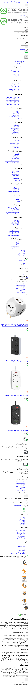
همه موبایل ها (15, 133)
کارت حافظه (16, 113)
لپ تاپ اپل (16, 75)
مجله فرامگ (22, 256)
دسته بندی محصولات (19, 61)
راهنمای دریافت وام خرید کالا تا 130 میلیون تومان (16, 2)
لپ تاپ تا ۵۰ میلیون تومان (12, 104)
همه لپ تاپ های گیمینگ (13, 235)
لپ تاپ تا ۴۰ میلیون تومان (12, 102)
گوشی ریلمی (16, 129)
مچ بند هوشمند (15, 188)
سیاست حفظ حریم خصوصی (18, 553)
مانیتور (18, 164)
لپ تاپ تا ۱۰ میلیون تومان (12, 97)
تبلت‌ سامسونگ (15, 144)
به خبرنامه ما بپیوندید (23, 492)
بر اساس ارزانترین (20, 286)
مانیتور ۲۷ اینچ (15, 172)
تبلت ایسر (16, 140)
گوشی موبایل (21, 251)
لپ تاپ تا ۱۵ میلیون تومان (12, 98)
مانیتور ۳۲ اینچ (15, 174)
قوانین (23, 549)
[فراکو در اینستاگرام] (24, 509)
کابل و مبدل (16, 155)
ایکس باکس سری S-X (13, 208)
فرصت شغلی (21, 550)
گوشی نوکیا (16, 132)
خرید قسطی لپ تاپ (20, 530)
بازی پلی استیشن (15, 221)
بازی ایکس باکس (15, 223)
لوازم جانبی (17, 180)
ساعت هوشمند (15, 187)
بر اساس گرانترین (20, 287)
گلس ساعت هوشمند (14, 189)
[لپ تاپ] (24, 43)
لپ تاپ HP (16, 74)
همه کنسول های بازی (14, 210)
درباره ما (23, 544)
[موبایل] (24, 42)
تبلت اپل (17, 141)
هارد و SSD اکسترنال (14, 116)
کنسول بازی (22, 253)
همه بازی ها (16, 224)
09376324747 (22, 260)
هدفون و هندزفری (14, 197)
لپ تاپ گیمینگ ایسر (14, 231)
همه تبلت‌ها (16, 147)
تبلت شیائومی (15, 146)
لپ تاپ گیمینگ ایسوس (13, 233)
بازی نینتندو (16, 220)
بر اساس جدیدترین (20, 285)
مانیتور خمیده (15, 175)
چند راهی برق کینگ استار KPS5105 (17, 430)
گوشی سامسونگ (15, 126)
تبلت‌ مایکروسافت (14, 143)
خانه (24, 263)
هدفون (23, 521)
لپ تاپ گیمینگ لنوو (14, 232)
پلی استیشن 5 (15, 209)
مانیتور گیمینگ (15, 176)
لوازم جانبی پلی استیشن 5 (12, 212)
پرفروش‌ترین (22, 290)
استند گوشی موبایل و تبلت (12, 162)
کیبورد (17, 112)
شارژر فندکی (15, 156)
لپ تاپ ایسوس (15, 69)
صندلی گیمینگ (15, 248)
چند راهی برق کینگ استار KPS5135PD (16, 395)
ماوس (17, 110)
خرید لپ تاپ (22, 517)
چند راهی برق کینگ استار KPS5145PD (16, 360)
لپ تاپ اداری (15, 86)
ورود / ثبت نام (21, 546)
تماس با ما (22, 547)
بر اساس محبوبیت (20, 283)
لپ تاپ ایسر (16, 72)
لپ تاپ (18, 63)
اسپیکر (17, 199)
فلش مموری (16, 115)
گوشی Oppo (16, 130)
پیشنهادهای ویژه (21, 292)
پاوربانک (17, 154)
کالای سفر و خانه (21, 254)
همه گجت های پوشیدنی (13, 191)
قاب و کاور (16, 159)
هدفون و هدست (15, 246)
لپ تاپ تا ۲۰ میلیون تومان (12, 100)
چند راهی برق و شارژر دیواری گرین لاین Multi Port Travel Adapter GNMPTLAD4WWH (14, 325)
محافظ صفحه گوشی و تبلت (12, 161)
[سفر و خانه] (24, 44)
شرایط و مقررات (21, 552)
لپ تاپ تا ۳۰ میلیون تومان (12, 101)
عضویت (25, 495)
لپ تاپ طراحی (15, 90)
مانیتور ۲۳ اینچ (15, 171)
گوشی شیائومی (15, 128)
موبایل (19, 118)
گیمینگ (19, 201)
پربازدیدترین (22, 289)
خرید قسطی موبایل (20, 531)
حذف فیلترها (25, 274)
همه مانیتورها (16, 178)
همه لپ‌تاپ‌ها (15, 77)
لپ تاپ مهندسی (15, 87)
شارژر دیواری (15, 158)
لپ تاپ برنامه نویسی (14, 89)
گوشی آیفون (16, 125)
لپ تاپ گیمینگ (15, 83)
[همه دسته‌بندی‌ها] (24, 41)
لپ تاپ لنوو (16, 71)
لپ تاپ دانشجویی (14, 85)
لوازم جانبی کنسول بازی (13, 213)
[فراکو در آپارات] (24, 511)
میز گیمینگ (16, 247)
